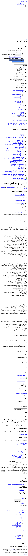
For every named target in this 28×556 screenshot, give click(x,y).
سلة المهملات (21, 153)
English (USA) (18, 501)
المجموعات (18, 92)
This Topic (20, 72)
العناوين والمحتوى (18, 85)
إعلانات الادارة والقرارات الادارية (16, 162)
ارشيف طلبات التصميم (18, 154)
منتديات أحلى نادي (19, 496)
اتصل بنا (22, 503)
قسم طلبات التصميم (19, 155)
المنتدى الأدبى (21, 167)
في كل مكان (19, 68)
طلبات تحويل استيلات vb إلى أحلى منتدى (14, 137)
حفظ (26, 131)
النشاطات (21, 100)
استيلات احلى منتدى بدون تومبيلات (15, 172)
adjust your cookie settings (21, 550)
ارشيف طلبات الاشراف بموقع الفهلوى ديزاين (13, 148)
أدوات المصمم (20, 138)
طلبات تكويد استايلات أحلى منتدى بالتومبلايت (13, 158)
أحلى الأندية (21, 490)
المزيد (20, 98)
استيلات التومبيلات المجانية (17, 165)
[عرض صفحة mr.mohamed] (23, 378)
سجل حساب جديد (23, 434)
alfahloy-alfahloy (11, 187)
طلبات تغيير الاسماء (19, 147)
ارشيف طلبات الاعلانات (18, 160)
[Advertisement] (14, 24)
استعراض (22, 91)
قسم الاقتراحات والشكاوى (17, 164)
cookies (12, 549)
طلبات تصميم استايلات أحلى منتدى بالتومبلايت (13, 174)
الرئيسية (22, 134)
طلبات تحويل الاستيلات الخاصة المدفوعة (14, 144)
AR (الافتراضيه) (18, 500)
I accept (25, 554)
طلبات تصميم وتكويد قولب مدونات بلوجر (14, 171)
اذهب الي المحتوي (23, 1)
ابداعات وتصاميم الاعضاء (18, 157)
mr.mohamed (21, 375)
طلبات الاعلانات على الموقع (17, 175)
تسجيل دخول (18, 55)
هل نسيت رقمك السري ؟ (15, 57)
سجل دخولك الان (23, 443)
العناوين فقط (19, 87)
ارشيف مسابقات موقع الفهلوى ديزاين (15, 161)
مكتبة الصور (18, 95)
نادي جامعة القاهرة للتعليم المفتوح (16, 484)
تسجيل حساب (20, 61)
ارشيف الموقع (20, 151)
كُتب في (21, 212)
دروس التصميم (20, 140)
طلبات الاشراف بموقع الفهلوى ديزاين (15, 150)
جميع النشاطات (17, 101)
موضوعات (20, 69)
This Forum (20, 71)
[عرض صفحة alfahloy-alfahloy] (22, 179)
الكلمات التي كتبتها (16, 79)
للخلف (19, 520)
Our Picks (19, 102)
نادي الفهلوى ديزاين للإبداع (17, 123)
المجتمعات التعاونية (16, 94)
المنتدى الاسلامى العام (18, 170)
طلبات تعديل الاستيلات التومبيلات (16, 141)
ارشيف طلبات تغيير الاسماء (17, 145)
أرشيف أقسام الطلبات (18, 143)
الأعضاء (22, 136)
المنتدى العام (21, 168)
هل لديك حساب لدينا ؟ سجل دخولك (15, 46)
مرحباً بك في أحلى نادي (18, 90)
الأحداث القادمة (17, 97)
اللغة (23, 498)
